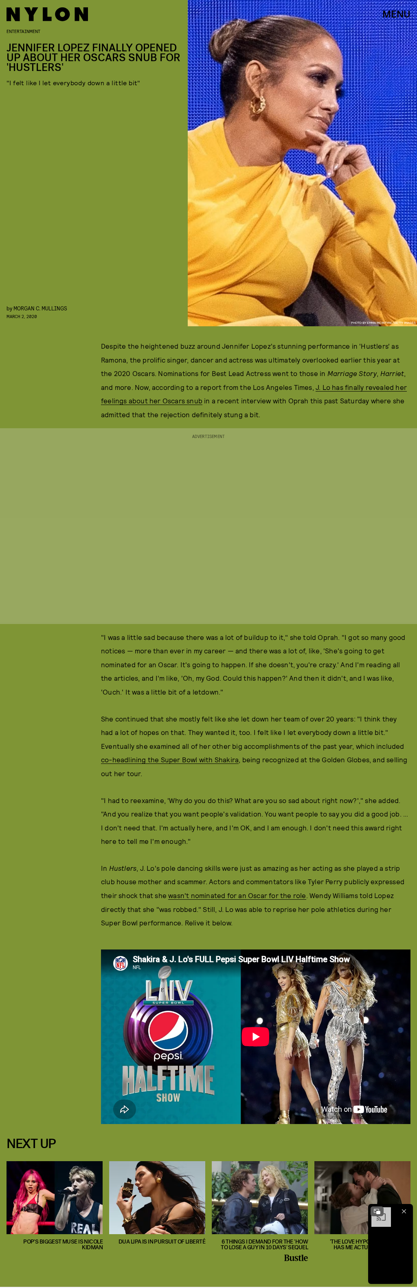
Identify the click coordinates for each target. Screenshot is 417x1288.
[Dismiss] (403, 1211)
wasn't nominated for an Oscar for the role (237, 895)
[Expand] (377, 1211)
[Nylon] (47, 14)
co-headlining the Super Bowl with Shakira (170, 759)
